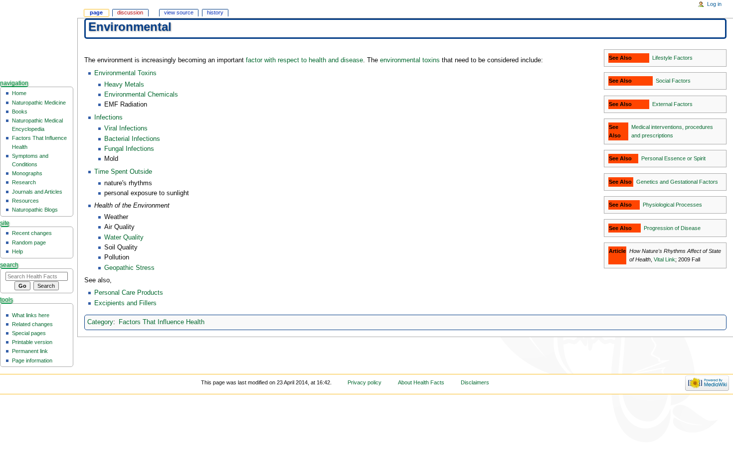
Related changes (32, 324)
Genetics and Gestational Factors (677, 182)
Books (19, 112)
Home (19, 93)
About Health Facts (421, 382)
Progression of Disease (672, 228)
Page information (32, 360)
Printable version (32, 342)
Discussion (130, 12)
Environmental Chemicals (141, 94)
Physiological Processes (672, 205)
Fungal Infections (129, 148)
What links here (30, 315)
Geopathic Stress (129, 267)
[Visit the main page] (38, 38)
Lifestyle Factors (672, 58)
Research (24, 182)
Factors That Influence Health (161, 322)
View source (178, 12)
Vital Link (664, 259)
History (215, 12)
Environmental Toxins (125, 73)
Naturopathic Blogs (35, 210)
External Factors (672, 104)
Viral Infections (126, 128)
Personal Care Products (128, 292)
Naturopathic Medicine (39, 103)
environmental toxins (410, 60)
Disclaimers (475, 382)
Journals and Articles (37, 192)
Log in (714, 4)
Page (96, 12)
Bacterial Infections (132, 138)
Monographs (27, 173)
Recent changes (32, 233)
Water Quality (124, 237)
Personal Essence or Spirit (673, 158)
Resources (25, 201)
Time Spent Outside (123, 171)
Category (100, 322)
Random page (29, 242)
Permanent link (30, 351)
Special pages (29, 333)
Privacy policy (364, 382)
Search (9, 265)
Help (17, 251)
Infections (108, 117)
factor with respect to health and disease (304, 60)
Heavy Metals (124, 84)
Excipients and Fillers (125, 303)
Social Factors (673, 81)
